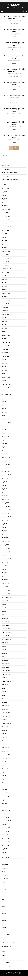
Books (3, 871)
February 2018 (5, 541)
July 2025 (4, 233)
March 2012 (5, 786)
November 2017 (6, 552)
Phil (3, 903)
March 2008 (5, 807)
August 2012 (5, 768)
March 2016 (5, 618)
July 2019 (4, 482)
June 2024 (5, 279)
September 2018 (6, 517)
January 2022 (5, 380)
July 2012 (4, 772)
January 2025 (5, 254)
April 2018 (4, 534)
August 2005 (5, 845)
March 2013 (5, 744)
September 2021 (6, 394)
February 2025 (6, 251)
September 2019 (6, 475)
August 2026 (5, 188)
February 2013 (6, 747)
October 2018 (5, 513)
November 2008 (6, 796)
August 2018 (5, 520)
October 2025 (5, 223)
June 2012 (4, 775)
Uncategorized (6, 934)
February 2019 (5, 499)
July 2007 (4, 824)
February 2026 (6, 209)
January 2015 (5, 667)
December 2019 (6, 464)
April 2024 (4, 286)
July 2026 (4, 192)
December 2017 (6, 548)
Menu (25, 11)
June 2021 (4, 405)
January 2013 (5, 751)
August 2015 (5, 642)
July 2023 (4, 317)
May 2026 (4, 199)
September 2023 (6, 310)
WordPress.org (6, 966)
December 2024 (6, 258)
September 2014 (6, 681)
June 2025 (4, 237)
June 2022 (4, 363)
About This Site (6, 165)
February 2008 (6, 810)
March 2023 (5, 331)
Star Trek (4, 927)
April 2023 (4, 328)
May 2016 (4, 611)
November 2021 (6, 387)
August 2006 (5, 838)
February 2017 (5, 583)
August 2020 (5, 436)
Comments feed (6, 962)
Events (3, 882)
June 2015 (4, 649)
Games (3, 885)
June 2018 (4, 527)
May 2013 (4, 737)
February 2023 (6, 335)
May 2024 (4, 282)
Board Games (5, 868)
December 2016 (6, 590)
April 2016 (4, 614)
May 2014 (4, 695)
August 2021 (5, 398)
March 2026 (5, 206)
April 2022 (4, 370)
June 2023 (5, 321)
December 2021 (6, 384)
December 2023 (6, 300)
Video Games (5, 938)
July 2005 (4, 849)
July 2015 (4, 646)
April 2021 (4, 412)
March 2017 (5, 580)
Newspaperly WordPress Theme (14, 973)
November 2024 (6, 261)
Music (3, 899)
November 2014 (6, 674)
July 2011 (4, 789)
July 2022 (4, 359)
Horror (3, 892)
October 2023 (5, 307)
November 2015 (6, 632)
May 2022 (4, 366)
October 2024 (5, 265)
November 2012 (6, 758)
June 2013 (4, 733)
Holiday (4, 889)
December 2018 (6, 506)
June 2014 (4, 691)
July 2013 (4, 730)
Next (16, 147)
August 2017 (5, 562)
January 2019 (5, 503)
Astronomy (5, 864)
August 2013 (5, 726)
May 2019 (4, 489)
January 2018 (5, 545)
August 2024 (5, 272)
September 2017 (6, 559)
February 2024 (6, 293)
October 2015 (5, 635)
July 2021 (4, 401)
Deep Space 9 (5, 878)
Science (4, 920)
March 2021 (5, 415)
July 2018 (4, 524)
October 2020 (5, 429)
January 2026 (5, 213)
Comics (4, 875)
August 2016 (5, 600)
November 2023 (6, 303)
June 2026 (4, 195)
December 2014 (6, 670)
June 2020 (4, 443)
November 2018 (6, 510)
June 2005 (4, 852)
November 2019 (6, 468)
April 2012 (4, 782)
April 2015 (4, 656)
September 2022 (6, 352)
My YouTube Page (7, 946)
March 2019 (5, 496)
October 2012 (5, 761)
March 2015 (5, 660)
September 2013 (6, 723)
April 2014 (4, 698)
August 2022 (5, 356)
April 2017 (4, 576)
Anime (3, 861)
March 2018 (5, 538)
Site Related (5, 924)
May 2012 (4, 779)
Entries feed (5, 959)
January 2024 (5, 296)
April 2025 (4, 244)
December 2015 (6, 628)
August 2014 (5, 684)
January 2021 (5, 419)
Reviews (4, 913)
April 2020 (4, 450)
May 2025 (4, 240)
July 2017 (4, 566)
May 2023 (4, 324)
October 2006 (5, 835)
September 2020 (6, 433)
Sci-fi (3, 917)
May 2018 (4, 531)
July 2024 (4, 275)
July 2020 (4, 440)
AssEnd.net (14, 4)
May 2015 (4, 653)
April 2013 (4, 740)
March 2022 (5, 373)
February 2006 (6, 842)
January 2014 (5, 709)
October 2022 (5, 349)
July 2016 (4, 604)
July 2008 (4, 800)
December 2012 (6, 754)
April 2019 (4, 492)
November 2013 (6, 716)
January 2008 (5, 814)
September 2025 (6, 227)
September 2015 (6, 639)
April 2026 (4, 202)
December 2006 (6, 831)
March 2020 (5, 454)
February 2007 (6, 828)
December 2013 (6, 712)
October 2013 (5, 719)
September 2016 (6, 597)
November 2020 (6, 426)
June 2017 (4, 569)
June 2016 (4, 608)
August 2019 (5, 478)
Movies (4, 896)
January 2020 (5, 461)
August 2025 (5, 230)
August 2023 (5, 314)
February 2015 (5, 663)
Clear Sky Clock (6, 169)
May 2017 (4, 573)
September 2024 (6, 268)
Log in (3, 955)
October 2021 (5, 391)
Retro (3, 910)
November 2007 (6, 817)
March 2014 (5, 702)
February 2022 (6, 377)
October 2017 (5, 555)
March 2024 (5, 289)
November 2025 (6, 220)
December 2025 (6, 216)
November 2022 (6, 345)
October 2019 (5, 471)
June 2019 (4, 485)
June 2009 (4, 793)
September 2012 (6, 765)
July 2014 (4, 688)
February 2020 (6, 457)
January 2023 (5, 338)
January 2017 (5, 586)
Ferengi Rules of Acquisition (9, 172)
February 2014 (6, 705)
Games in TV (5, 176)
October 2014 (5, 677)
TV (2, 931)
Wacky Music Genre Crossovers (10, 179)
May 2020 (4, 447)
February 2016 (5, 621)
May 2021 (4, 408)
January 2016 (5, 625)
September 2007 (6, 821)
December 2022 (6, 342)
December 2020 (6, 422)
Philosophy (5, 906)
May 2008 (4, 803)
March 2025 (5, 247)
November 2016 (6, 593)
